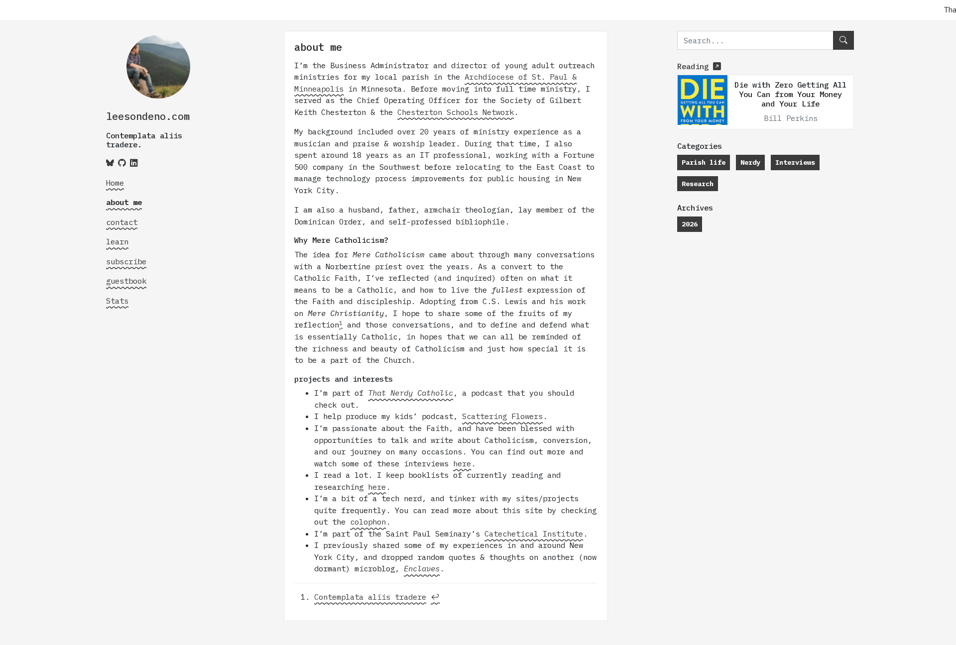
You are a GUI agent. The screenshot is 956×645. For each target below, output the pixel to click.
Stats (117, 301)
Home (115, 183)
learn (117, 241)
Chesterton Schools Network (455, 112)
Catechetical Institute (533, 533)
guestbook (126, 281)
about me (124, 202)
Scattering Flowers (502, 416)
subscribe (126, 261)
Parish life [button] (703, 162)
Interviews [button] (795, 162)
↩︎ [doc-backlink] (435, 597)
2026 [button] (690, 223)
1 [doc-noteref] (341, 322)
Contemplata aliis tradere (370, 597)
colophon (368, 522)
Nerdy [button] (750, 162)
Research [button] (698, 183)
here (462, 463)
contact (121, 222)
